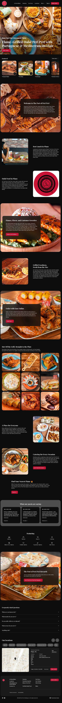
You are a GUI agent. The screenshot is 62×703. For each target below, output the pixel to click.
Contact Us (12, 686)
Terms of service (13, 692)
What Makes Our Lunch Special (13, 683)
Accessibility (20, 692)
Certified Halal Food (27, 686)
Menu (37, 686)
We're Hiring (38, 683)
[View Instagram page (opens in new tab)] (4, 698)
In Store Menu (17, 3)
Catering (24, 3)
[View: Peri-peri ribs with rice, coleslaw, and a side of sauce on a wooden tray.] (50, 401)
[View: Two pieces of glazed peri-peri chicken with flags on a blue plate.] (11, 362)
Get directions (54, 651)
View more (6, 517)
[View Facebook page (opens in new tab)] (2, 698)
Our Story (30, 3)
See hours (46, 669)
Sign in (48, 3)
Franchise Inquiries (27, 681)
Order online (54, 669)
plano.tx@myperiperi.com (44, 657)
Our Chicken (38, 681)
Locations (37, 3)
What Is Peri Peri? (26, 683)
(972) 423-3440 (42, 656)
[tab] (4, 645)
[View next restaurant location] (57, 640)
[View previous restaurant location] (53, 640)
